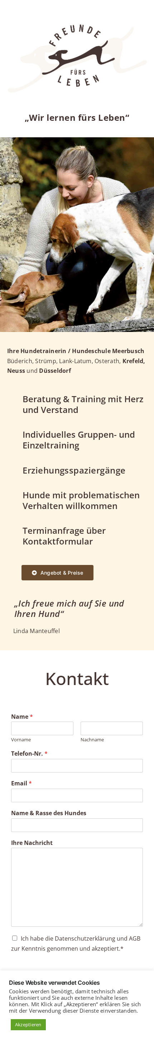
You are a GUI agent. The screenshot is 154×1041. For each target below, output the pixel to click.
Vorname (21, 740)
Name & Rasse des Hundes (48, 813)
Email (21, 783)
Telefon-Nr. (29, 753)
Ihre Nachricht (32, 843)
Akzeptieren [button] (28, 1024)
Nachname (92, 740)
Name (22, 717)
